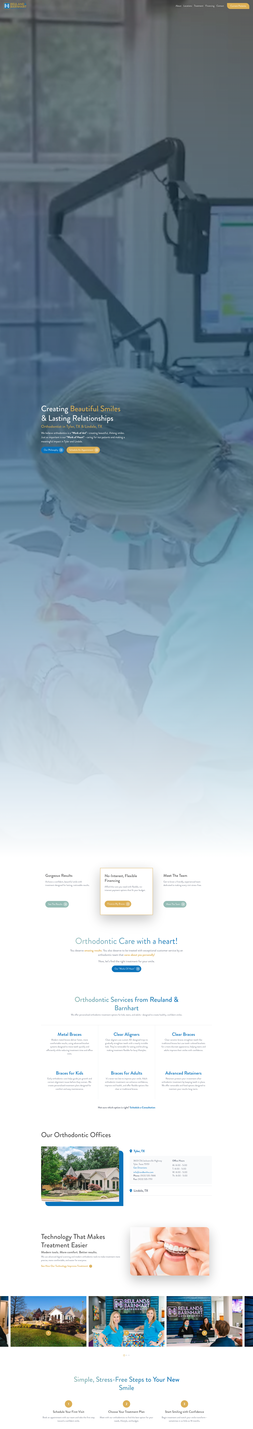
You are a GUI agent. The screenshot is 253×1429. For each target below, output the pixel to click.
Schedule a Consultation (142, 1107)
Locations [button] (187, 6)
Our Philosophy (51, 450)
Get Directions (140, 1167)
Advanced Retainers (183, 1073)
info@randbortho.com (143, 1172)
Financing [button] (209, 6)
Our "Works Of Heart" (125, 968)
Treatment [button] (198, 6)
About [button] (178, 6)
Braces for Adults (126, 1073)
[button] (124, 1355)
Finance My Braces (116, 904)
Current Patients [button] (238, 6)
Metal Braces (70, 1034)
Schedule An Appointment (81, 450)
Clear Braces (183, 1034)
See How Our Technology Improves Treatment (64, 1266)
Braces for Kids (69, 1073)
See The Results (55, 904)
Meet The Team (173, 904)
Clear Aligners (127, 1034)
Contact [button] (220, 6)
